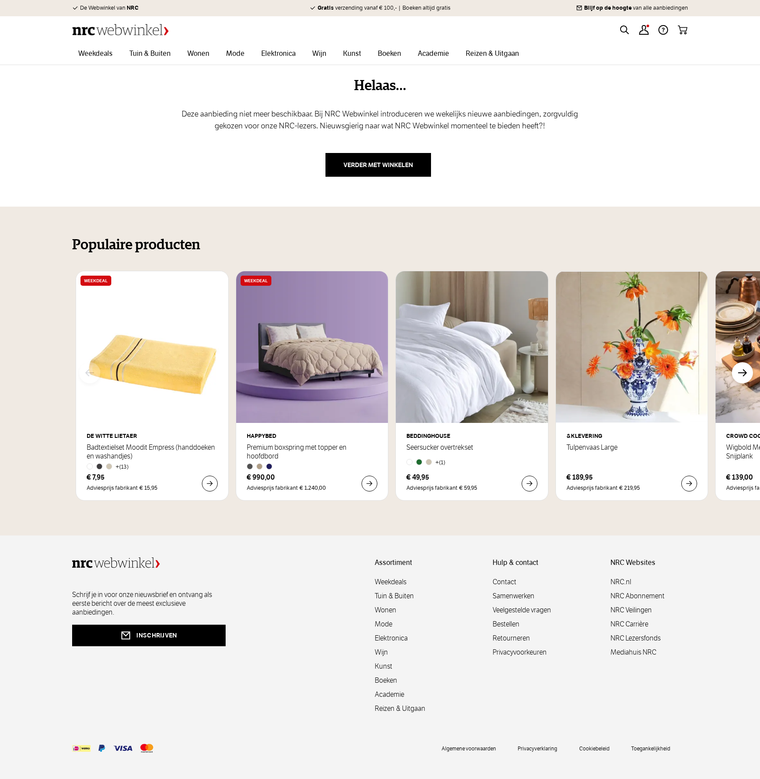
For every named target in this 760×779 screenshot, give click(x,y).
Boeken (386, 680)
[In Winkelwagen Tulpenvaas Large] (689, 483)
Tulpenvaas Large (592, 447)
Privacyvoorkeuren (520, 652)
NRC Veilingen (631, 610)
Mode (383, 624)
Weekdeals (390, 581)
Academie (389, 694)
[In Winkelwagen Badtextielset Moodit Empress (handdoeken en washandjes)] (210, 483)
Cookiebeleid (594, 748)
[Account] (644, 30)
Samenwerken (513, 596)
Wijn (381, 652)
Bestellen (506, 624)
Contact (504, 581)
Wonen (385, 610)
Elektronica (391, 638)
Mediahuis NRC (633, 652)
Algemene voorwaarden (469, 748)
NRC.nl (620, 581)
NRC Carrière (629, 624)
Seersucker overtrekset (439, 447)
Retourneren (511, 638)
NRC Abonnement (637, 596)
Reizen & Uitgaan (400, 708)
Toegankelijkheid (650, 748)
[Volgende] (742, 372)
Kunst (383, 666)
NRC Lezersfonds (635, 638)
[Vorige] (89, 372)
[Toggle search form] (624, 30)
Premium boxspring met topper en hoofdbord (297, 452)
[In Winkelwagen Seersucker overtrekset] (529, 483)
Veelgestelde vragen (522, 610)
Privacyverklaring (537, 748)
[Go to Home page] (120, 30)
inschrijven (156, 635)
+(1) (440, 462)
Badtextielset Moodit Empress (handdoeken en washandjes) (151, 452)
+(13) (122, 466)
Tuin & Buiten (394, 596)
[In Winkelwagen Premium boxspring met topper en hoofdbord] (369, 483)
